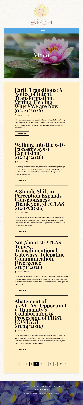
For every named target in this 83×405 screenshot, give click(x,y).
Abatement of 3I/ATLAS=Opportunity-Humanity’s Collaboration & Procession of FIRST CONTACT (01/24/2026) (41, 313)
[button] (41, 30)
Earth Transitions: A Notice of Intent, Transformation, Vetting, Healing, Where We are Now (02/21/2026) (38, 100)
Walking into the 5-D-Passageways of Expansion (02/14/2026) (40, 150)
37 (61, 364)
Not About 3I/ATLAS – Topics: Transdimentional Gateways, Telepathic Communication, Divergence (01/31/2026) (40, 254)
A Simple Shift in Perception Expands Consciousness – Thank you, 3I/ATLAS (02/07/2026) (39, 199)
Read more (22, 133)
